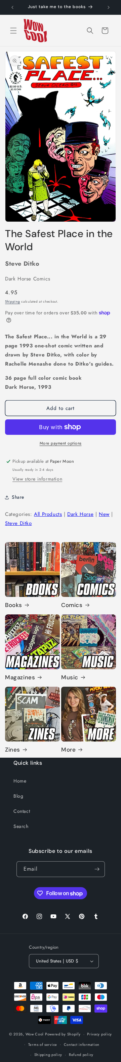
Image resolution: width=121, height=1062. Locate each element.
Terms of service (42, 1044)
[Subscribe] (97, 869)
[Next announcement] (108, 7)
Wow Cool (35, 1034)
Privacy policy (99, 1034)
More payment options (61, 443)
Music (69, 677)
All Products (48, 514)
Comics (72, 605)
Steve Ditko (18, 523)
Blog (18, 796)
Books (13, 605)
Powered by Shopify (63, 1034)
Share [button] (18, 497)
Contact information (81, 1044)
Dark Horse (80, 514)
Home (19, 780)
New (104, 514)
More (68, 749)
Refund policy (81, 1054)
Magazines (20, 677)
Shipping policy (48, 1054)
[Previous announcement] (12, 7)
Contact (21, 811)
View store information (37, 479)
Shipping (12, 301)
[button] (13, 30)
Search (21, 826)
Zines (12, 749)
